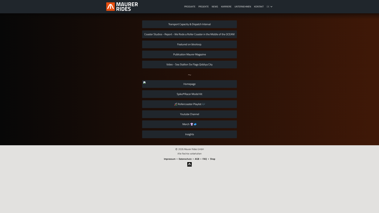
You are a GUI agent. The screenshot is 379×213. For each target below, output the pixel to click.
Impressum (169, 159)
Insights (189, 134)
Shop (212, 159)
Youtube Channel (189, 114)
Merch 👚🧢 (189, 124)
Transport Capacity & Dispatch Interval (189, 24)
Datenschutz (185, 159)
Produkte (189, 6)
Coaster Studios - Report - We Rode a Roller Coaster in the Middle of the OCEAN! (189, 34)
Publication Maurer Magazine (189, 54)
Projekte (203, 6)
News (215, 6)
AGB (197, 159)
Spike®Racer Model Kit (189, 94)
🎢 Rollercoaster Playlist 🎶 (189, 104)
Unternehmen (243, 6)
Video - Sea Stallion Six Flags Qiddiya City (189, 64)
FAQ (205, 159)
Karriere (226, 6)
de (268, 6)
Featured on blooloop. (189, 44)
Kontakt (259, 6)
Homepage (189, 84)
